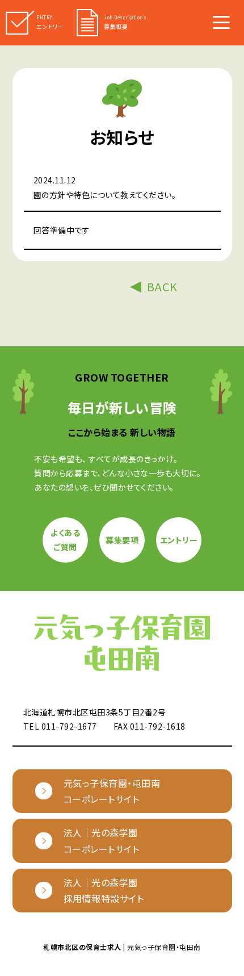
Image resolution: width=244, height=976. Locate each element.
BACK (162, 286)
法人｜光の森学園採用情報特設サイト (104, 891)
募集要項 (122, 540)
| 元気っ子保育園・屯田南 (122, 947)
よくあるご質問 (65, 539)
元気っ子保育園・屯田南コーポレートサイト (112, 791)
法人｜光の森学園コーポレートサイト (102, 841)
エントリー (179, 540)
